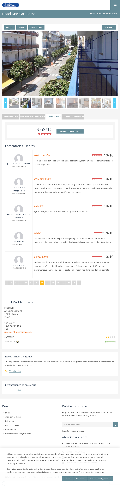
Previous (5, 103)
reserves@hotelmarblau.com (18, 332)
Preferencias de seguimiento (18, 433)
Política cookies (12, 425)
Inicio (7, 412)
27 (47, 283)
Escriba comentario (73, 116)
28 (53, 283)
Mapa (21, 27)
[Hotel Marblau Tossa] (60, 5)
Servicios (40, 116)
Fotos (9, 27)
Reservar (109, 27)
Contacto (15, 371)
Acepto (67, 479)
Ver (19, 389)
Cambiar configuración (100, 479)
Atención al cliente (13, 417)
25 (36, 283)
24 (31, 283)
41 (74, 283)
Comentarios (54, 116)
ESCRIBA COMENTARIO (70, 131)
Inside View (36, 27)
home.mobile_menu (115, 5)
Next (114, 103)
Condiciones (10, 429)
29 (58, 283)
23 (26, 283)
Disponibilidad (11, 116)
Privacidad (9, 421)
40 (69, 283)
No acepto (80, 479)
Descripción (26, 116)
